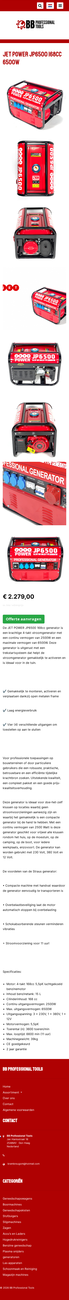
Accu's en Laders (14, 1233)
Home (6, 1086)
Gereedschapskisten (16, 1210)
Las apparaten (12, 1263)
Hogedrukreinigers (15, 1239)
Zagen (7, 1228)
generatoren (11, 1257)
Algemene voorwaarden (18, 1110)
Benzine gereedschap (17, 1245)
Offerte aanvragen (23, 619)
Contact (8, 1104)
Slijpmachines (12, 1222)
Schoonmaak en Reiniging (20, 1269)
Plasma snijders (13, 1251)
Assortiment (11, 1092)
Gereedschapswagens (17, 1198)
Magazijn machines (15, 1274)
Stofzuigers (10, 1216)
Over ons (9, 1098)
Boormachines (12, 1204)
